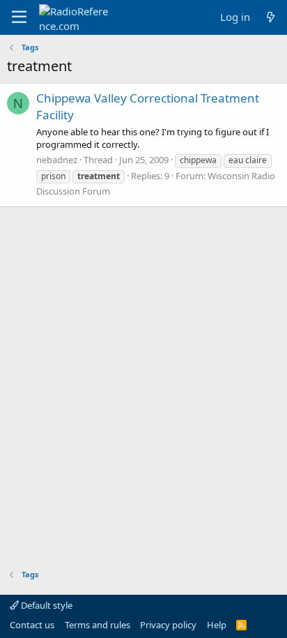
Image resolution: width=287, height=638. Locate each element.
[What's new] (270, 17)
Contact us (32, 624)
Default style (45, 605)
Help (216, 624)
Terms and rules (97, 624)
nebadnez (56, 159)
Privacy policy (168, 624)
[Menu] (19, 17)
